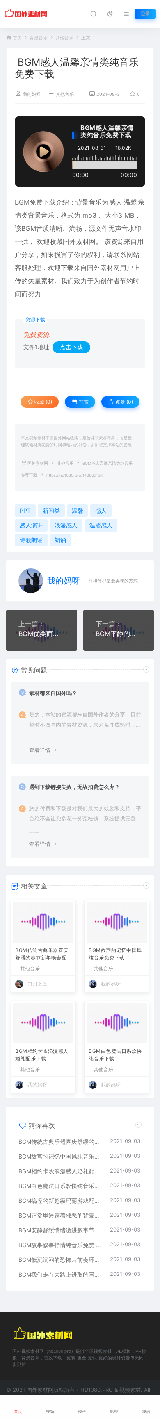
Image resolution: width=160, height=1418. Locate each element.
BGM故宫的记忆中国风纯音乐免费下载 (115, 954)
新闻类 (51, 510)
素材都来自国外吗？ (53, 693)
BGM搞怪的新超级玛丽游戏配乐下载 (60, 1200)
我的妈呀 (32, 94)
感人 (115, 202)
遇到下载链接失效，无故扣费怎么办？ (74, 787)
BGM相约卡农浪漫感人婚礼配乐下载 (42, 1054)
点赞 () (123, 402)
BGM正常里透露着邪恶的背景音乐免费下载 (60, 1215)
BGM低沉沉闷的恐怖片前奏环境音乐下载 (60, 1259)
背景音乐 (39, 38)
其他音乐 (64, 38)
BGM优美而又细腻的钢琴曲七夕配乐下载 (41, 633)
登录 (145, 13)
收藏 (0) (42, 402)
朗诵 (60, 539)
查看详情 (39, 750)
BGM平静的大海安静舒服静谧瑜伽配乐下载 (119, 633)
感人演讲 (31, 525)
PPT (25, 510)
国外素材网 (37, 463)
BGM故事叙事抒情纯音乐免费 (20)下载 (60, 1244)
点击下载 (71, 346)
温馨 (130, 202)
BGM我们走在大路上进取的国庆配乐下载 (60, 1274)
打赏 (83, 402)
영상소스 (37, 984)
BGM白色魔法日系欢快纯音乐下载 (115, 1054)
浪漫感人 (66, 525)
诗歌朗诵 (31, 539)
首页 (17, 38)
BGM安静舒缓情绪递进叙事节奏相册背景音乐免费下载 (60, 1230)
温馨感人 (100, 525)
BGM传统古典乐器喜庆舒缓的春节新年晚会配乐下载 (42, 954)
